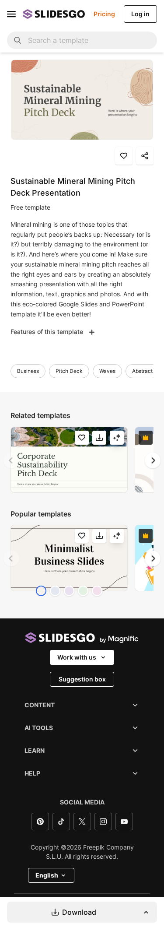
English (46, 875)
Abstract (142, 371)
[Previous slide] (11, 460)
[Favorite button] (124, 156)
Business (28, 371)
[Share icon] (145, 156)
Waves (107, 371)
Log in (140, 14)
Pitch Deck (69, 371)
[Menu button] (11, 14)
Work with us (76, 657)
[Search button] (17, 40)
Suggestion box (82, 679)
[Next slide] (153, 460)
